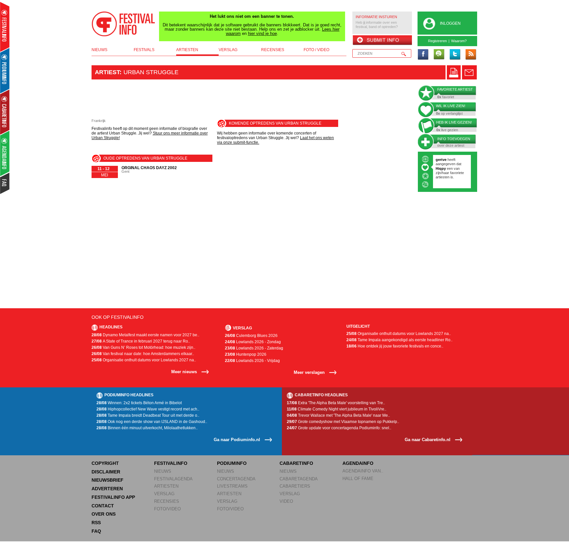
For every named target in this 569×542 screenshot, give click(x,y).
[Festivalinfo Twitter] (454, 54)
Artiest (107, 72)
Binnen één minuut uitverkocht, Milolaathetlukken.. (147, 428)
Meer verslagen (309, 372)
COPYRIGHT (105, 463)
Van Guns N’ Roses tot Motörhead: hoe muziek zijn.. (143, 347)
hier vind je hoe (262, 33)
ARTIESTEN (166, 486)
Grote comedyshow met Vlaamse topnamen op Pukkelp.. (343, 422)
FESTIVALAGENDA (173, 478)
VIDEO (286, 501)
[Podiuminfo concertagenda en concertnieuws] (5, 70)
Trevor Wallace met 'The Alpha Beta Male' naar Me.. (338, 415)
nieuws (99, 50)
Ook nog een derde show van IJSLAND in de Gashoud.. (151, 422)
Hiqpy (441, 168)
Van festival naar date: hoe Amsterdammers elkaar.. (143, 354)
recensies (272, 50)
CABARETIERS (295, 486)
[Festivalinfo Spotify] (439, 54)
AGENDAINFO (357, 463)
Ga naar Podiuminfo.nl (237, 439)
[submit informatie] (382, 40)
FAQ (96, 531)
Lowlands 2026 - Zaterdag (254, 348)
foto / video (316, 50)
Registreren (437, 41)
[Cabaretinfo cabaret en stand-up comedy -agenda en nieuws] (5, 112)
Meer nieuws (184, 371)
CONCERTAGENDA (236, 478)
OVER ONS (104, 514)
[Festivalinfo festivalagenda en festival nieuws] (5, 27)
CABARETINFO (296, 463)
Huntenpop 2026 (245, 354)
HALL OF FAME (357, 478)
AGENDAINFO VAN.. (362, 470)
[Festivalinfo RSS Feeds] (470, 54)
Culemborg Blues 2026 (251, 336)
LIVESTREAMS (232, 486)
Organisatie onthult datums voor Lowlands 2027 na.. (144, 360)
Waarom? (459, 41)
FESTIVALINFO (170, 463)
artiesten (187, 50)
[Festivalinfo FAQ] (5, 183)
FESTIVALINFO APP (113, 497)
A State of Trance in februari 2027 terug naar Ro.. (141, 341)
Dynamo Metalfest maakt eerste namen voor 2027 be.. (145, 335)
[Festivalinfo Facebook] (423, 54)
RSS (96, 522)
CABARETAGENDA (299, 478)
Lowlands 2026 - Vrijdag (252, 361)
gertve (441, 160)
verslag (228, 50)
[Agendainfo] (5, 153)
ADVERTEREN (107, 488)
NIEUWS (162, 471)
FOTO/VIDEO (167, 508)
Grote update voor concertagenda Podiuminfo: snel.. (339, 428)
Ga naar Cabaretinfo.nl (427, 439)
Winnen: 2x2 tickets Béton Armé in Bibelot (139, 403)
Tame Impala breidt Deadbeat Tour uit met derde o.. (147, 415)
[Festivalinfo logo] (123, 24)
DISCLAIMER (106, 471)
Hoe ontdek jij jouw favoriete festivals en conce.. (394, 346)
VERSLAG (164, 493)
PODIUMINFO (232, 463)
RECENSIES (166, 501)
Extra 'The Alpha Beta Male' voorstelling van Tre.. (336, 403)
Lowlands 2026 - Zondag (253, 342)
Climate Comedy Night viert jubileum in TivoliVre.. (336, 409)
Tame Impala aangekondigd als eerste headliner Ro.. (399, 340)
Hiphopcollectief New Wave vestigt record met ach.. (147, 409)
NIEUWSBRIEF (107, 480)
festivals (144, 50)
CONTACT (103, 505)
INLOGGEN (450, 23)
